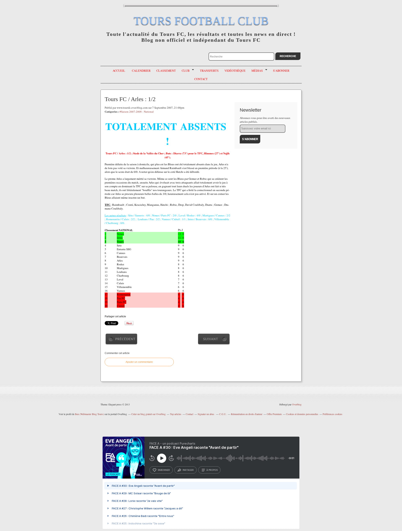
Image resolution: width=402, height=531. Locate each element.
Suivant (210, 339)
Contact (189, 414)
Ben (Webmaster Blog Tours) (89, 414)
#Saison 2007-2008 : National (137, 111)
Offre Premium (274, 414)
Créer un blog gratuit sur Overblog (148, 414)
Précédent (125, 339)
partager (188, 470)
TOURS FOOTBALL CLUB (201, 20)
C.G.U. (223, 414)
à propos (212, 470)
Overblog (297, 404)
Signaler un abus (206, 414)
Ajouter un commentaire (139, 362)
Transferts (209, 71)
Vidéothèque (235, 71)
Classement (166, 71)
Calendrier (141, 71)
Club (184, 71)
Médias (256, 71)
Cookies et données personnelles (302, 414)
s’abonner (164, 470)
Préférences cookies (332, 414)
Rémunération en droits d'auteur (246, 414)
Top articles (175, 414)
